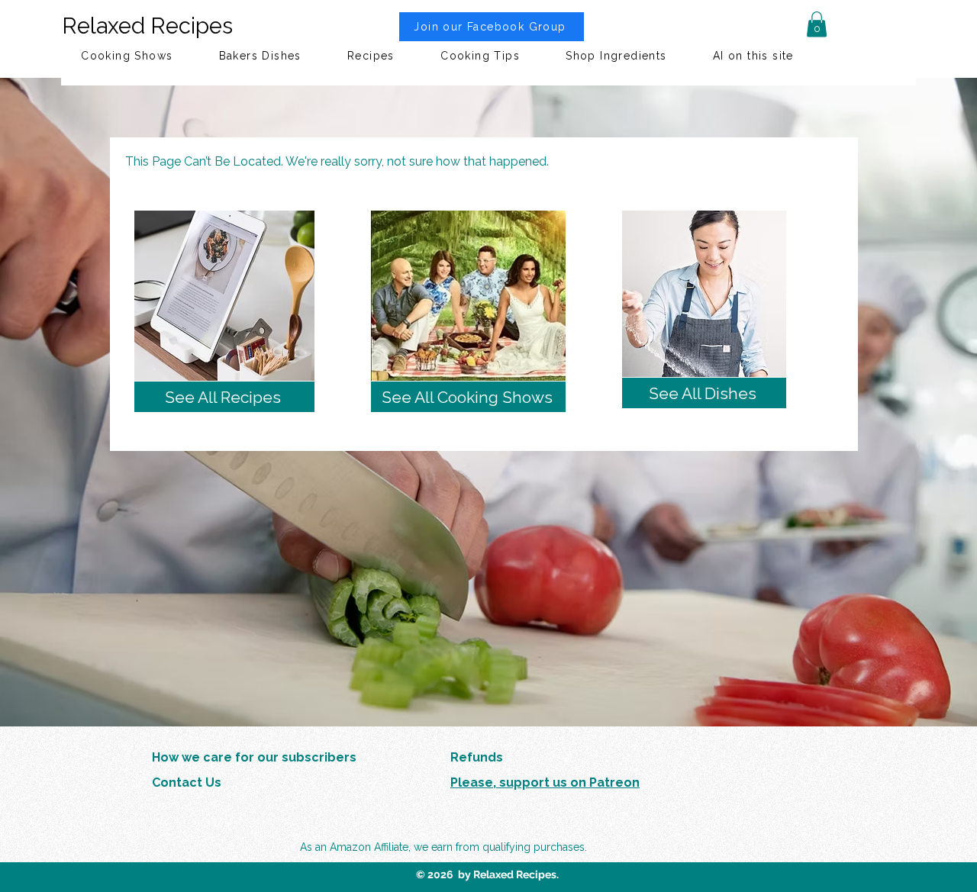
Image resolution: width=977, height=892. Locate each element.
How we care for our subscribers (254, 757)
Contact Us (186, 782)
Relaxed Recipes (147, 26)
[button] (816, 24)
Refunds (476, 757)
